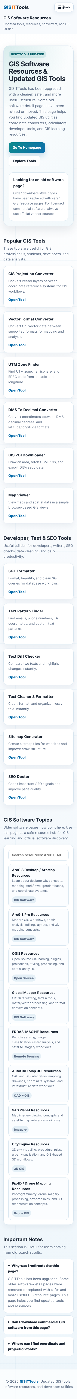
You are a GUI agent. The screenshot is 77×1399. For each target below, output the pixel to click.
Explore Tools (24, 161)
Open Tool (17, 299)
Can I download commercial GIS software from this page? (36, 1325)
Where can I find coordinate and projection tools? (36, 1346)
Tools (66, 7)
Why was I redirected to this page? (33, 1268)
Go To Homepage (27, 147)
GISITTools (29, 1381)
